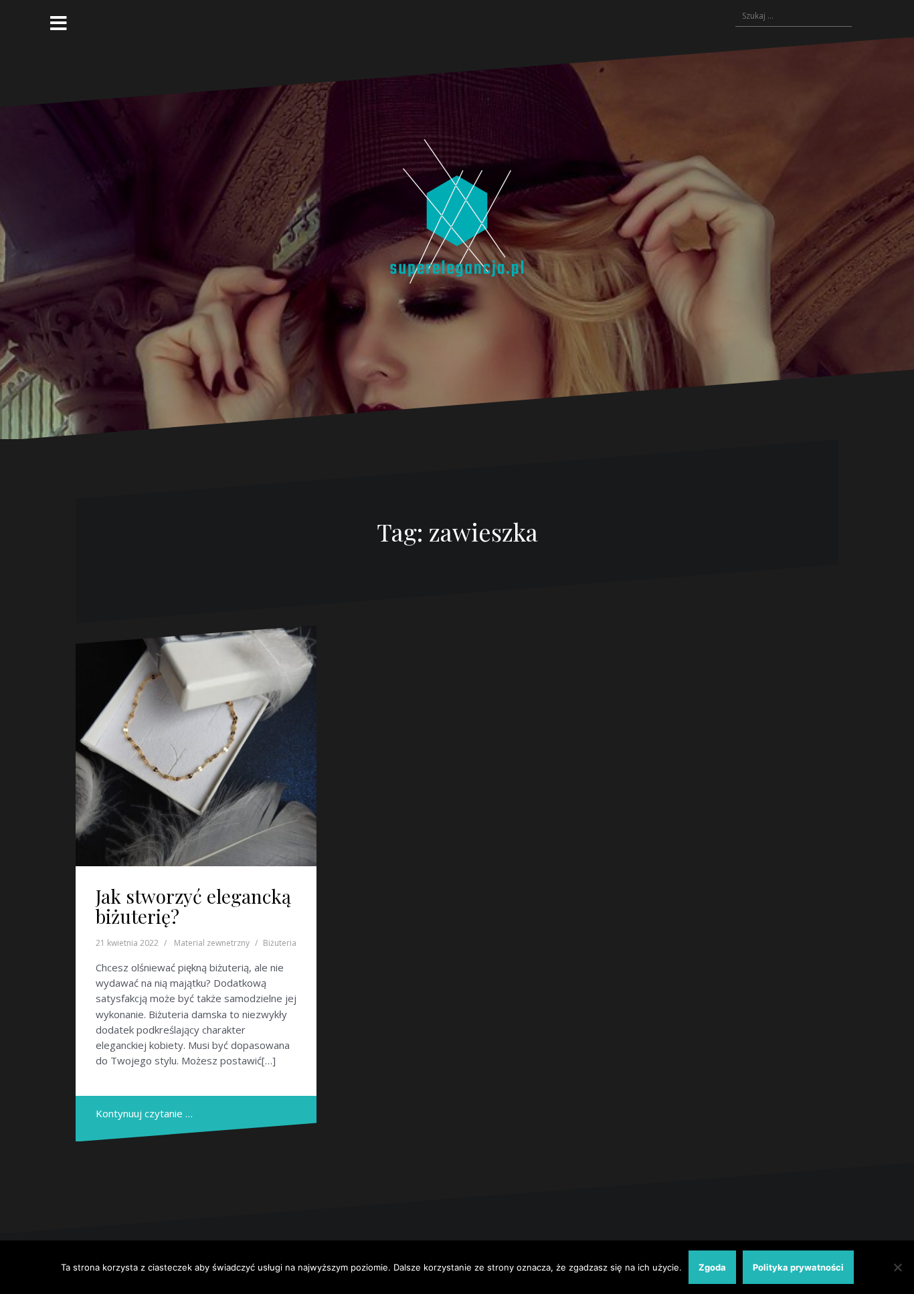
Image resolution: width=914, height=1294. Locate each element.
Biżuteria (279, 943)
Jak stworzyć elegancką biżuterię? (193, 906)
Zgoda (712, 1267)
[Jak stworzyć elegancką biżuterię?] (196, 746)
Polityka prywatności (798, 1267)
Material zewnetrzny (212, 943)
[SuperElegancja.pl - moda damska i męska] (457, 237)
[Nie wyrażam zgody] (897, 1267)
